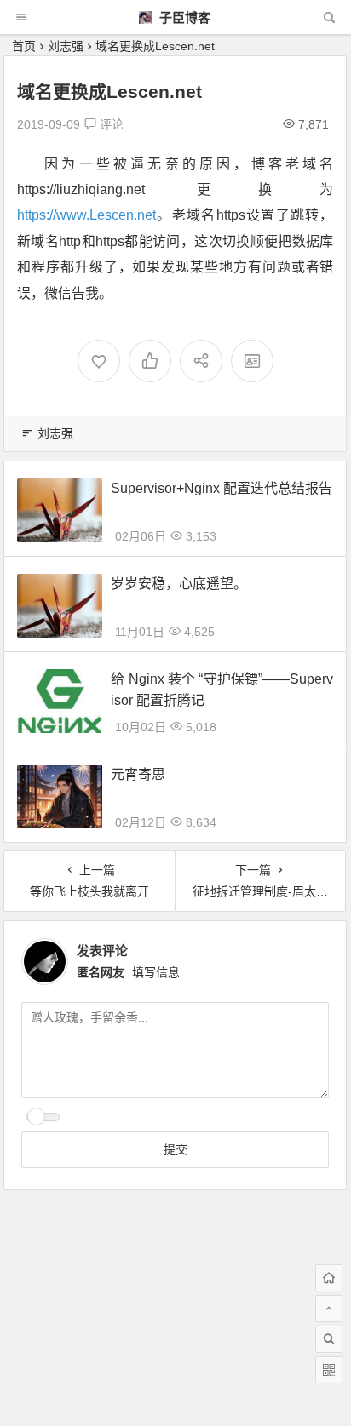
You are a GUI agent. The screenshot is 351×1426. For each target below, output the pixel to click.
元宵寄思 (138, 774)
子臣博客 (183, 17)
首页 (24, 46)
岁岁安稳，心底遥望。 (179, 583)
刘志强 (65, 46)
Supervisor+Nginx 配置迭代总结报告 (221, 488)
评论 (110, 124)
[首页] (328, 1277)
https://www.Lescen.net (86, 215)
